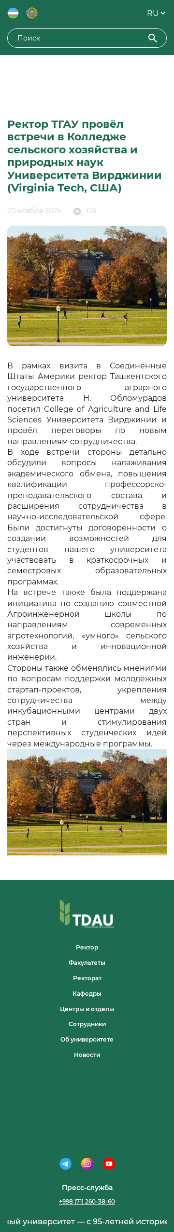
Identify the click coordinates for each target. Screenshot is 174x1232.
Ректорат (87, 978)
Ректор (87, 947)
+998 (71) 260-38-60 (87, 1201)
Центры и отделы (87, 1009)
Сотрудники (87, 1024)
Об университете (87, 1039)
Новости (87, 1054)
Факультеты (87, 962)
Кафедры (87, 993)
